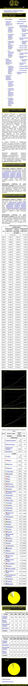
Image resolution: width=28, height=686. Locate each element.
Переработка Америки (25, 60)
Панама (9, 497)
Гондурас (9, 510)
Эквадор (9, 489)
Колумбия (10, 474)
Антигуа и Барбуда (9, 556)
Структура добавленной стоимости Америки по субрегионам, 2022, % (11, 101)
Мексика (9, 468)
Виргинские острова (10, 560)
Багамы (9, 529)
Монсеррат (10, 583)
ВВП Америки (20, 23)
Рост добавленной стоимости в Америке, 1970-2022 (11, 53)
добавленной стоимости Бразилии (11, 175)
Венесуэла (10, 484)
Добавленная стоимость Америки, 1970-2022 (9, 23)
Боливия (9, 505)
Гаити (8, 519)
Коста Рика (10, 500)
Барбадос (9, 538)
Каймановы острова (10, 535)
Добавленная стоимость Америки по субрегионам (8, 77)
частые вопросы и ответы (7, 681)
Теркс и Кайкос (11, 568)
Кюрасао (9, 548)
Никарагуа (10, 526)
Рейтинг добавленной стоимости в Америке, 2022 (9, 60)
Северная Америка (11, 440)
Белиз (8, 550)
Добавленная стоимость (17, 10)
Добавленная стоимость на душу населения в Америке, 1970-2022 (11, 44)
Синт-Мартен (11, 563)
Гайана (9, 524)
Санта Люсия (10, 553)
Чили (8, 476)
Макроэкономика (7, 10)
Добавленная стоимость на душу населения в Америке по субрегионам (11, 91)
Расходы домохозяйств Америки (25, 30)
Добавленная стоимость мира (10, 12)
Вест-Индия (9, 451)
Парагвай (9, 507)
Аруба (9, 543)
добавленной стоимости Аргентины (12, 177)
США (8, 456)
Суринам (9, 540)
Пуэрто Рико (10, 486)
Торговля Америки (24, 66)
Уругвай (9, 502)
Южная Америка (10, 444)
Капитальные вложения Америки (25, 42)
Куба (8, 481)
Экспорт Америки (23, 45)
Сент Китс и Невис (10, 571)
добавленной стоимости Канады (11, 173)
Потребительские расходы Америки (23, 26)
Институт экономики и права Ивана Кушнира (12, 685)
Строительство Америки (23, 63)
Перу (8, 479)
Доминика (10, 578)
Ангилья (9, 581)
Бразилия (9, 464)
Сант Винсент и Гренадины (11, 575)
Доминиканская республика (11, 492)
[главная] (14, 6)
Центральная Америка (9, 448)
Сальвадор (10, 516)
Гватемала (10, 495)
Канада (9, 460)
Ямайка (9, 521)
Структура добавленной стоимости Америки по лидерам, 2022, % (11, 69)
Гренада (9, 566)
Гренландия (10, 545)
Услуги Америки (23, 70)
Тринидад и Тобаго (10, 513)
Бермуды (9, 531)
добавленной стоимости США (12, 171)
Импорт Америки (23, 47)
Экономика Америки (21, 21)
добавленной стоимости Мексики (11, 174)
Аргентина (10, 471)
